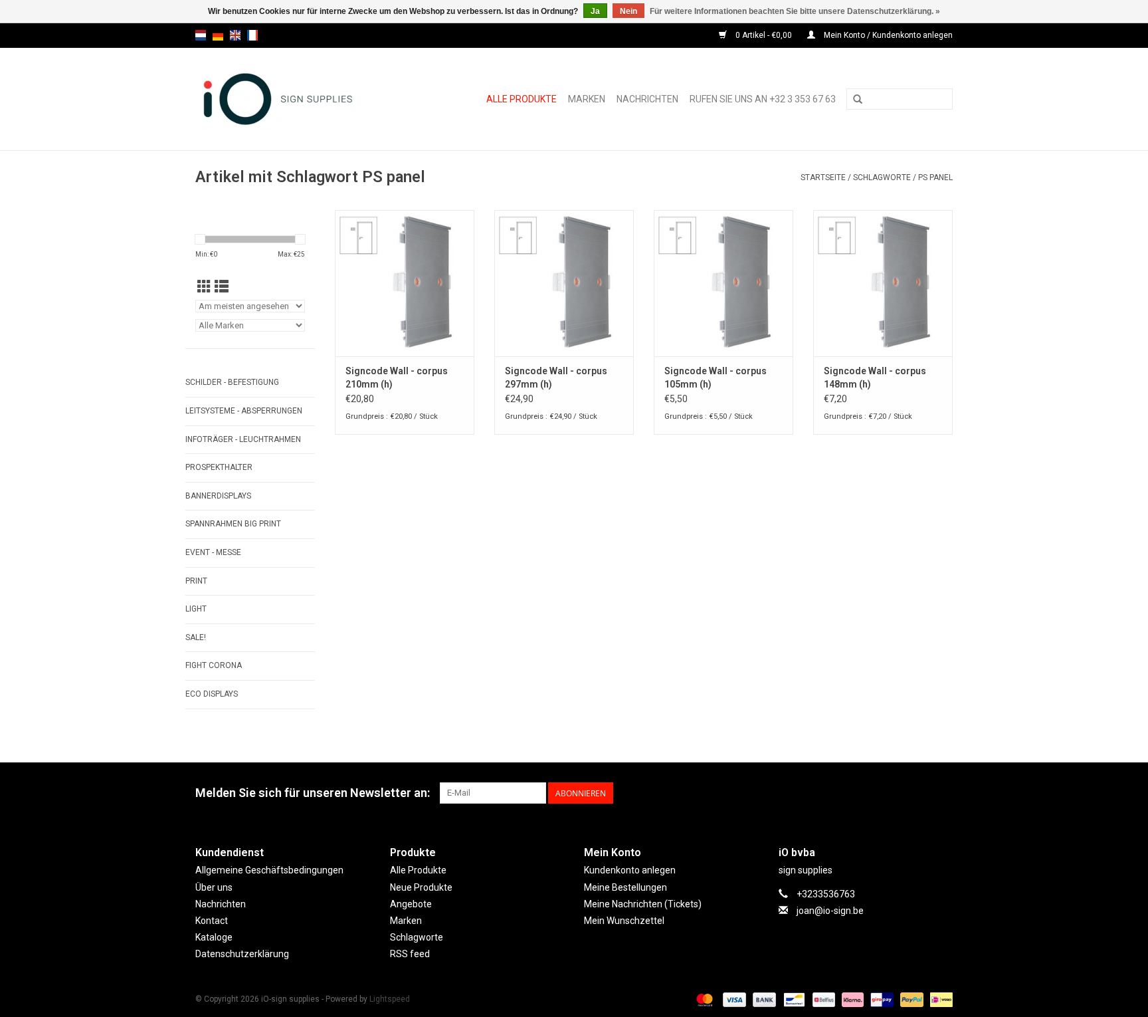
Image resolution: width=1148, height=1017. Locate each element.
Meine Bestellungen (625, 887)
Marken (586, 99)
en (235, 35)
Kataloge (214, 937)
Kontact (211, 920)
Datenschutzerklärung (242, 954)
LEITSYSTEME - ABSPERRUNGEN (243, 410)
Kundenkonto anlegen (630, 870)
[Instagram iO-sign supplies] (942, 793)
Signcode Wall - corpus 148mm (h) (875, 378)
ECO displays (211, 694)
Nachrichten (647, 99)
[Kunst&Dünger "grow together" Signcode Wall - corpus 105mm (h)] (723, 283)
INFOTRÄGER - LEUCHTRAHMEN (243, 439)
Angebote (411, 904)
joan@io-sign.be (830, 910)
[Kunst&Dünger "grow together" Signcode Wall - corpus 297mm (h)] (564, 283)
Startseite (823, 177)
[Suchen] (857, 99)
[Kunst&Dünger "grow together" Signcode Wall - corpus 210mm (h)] (404, 283)
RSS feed (410, 954)
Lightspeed (389, 999)
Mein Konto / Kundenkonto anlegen (887, 35)
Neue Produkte (421, 887)
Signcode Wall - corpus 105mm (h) (715, 378)
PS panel (935, 177)
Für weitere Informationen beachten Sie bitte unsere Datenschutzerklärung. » (795, 11)
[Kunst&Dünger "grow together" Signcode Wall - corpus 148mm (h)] (883, 283)
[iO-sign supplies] (292, 99)
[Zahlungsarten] (703, 999)
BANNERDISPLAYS (218, 496)
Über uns (214, 887)
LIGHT (196, 609)
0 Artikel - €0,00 (763, 35)
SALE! (195, 637)
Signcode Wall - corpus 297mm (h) (556, 378)
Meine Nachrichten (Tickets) (643, 904)
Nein (628, 11)
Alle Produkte (521, 99)
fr (252, 35)
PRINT (196, 581)
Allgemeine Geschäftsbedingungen (269, 870)
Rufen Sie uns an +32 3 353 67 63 (763, 99)
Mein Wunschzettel (624, 920)
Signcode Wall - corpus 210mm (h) (396, 378)
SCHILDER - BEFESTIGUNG (232, 382)
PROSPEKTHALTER (218, 467)
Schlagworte (882, 177)
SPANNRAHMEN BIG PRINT (233, 523)
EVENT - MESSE (213, 552)
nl (200, 35)
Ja (595, 11)
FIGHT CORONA (213, 665)
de (218, 35)
